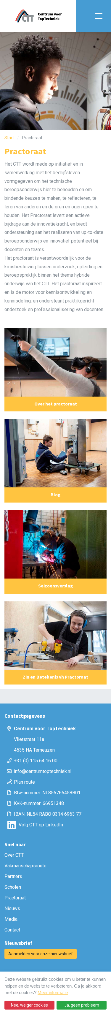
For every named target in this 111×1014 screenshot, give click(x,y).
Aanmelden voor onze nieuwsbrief (40, 953)
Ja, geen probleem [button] (81, 1005)
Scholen (12, 887)
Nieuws (12, 908)
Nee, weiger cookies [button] (29, 1005)
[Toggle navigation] (97, 16)
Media (10, 919)
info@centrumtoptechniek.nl (42, 771)
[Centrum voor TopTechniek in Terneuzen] (38, 16)
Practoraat (15, 898)
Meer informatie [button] (53, 992)
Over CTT (14, 855)
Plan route (24, 782)
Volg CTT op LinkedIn (41, 825)
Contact (12, 930)
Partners (13, 876)
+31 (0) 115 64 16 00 (35, 760)
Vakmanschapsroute (25, 866)
